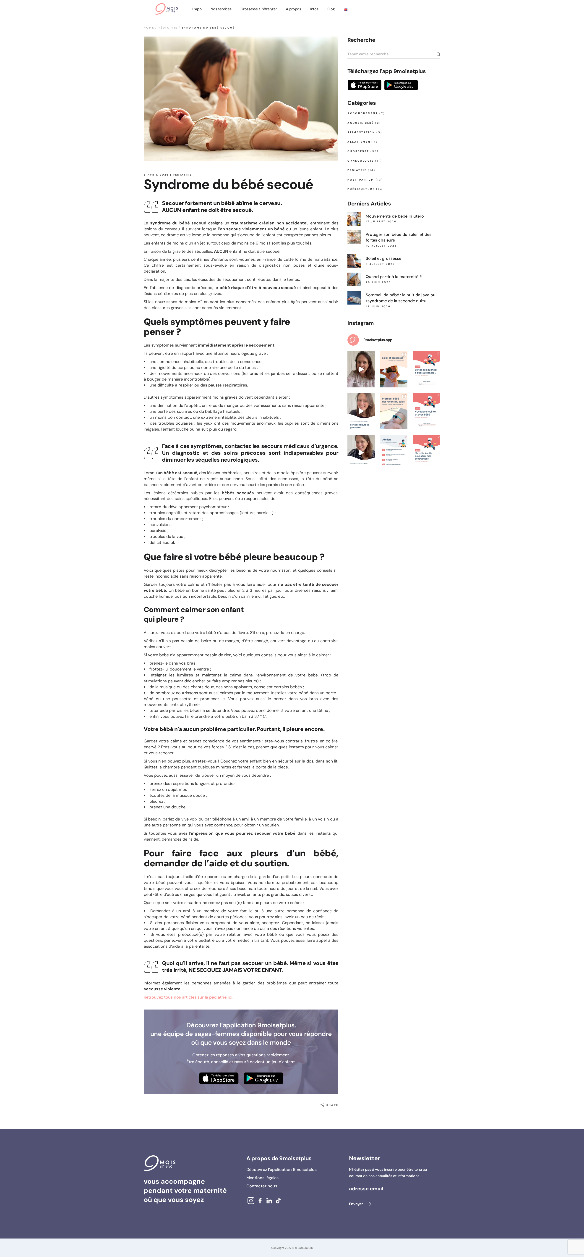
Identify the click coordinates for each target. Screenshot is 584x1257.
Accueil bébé (360, 122)
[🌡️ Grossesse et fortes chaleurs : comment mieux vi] (361, 411)
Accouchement (362, 113)
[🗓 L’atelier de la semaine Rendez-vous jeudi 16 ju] (426, 369)
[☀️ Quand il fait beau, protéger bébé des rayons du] (394, 411)
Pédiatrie (168, 27)
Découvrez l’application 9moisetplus (281, 1169)
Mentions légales (262, 1178)
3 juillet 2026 (380, 264)
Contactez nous (261, 1186)
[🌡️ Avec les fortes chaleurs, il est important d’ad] (361, 453)
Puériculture (361, 189)
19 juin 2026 (378, 306)
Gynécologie (360, 160)
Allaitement (360, 141)
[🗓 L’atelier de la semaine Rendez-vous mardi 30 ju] (426, 453)
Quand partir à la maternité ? (394, 276)
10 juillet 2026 (381, 245)
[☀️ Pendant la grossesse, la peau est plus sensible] (394, 369)
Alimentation (361, 132)
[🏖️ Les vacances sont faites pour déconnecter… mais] (361, 369)
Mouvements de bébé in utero (395, 216)
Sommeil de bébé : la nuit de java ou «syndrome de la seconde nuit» (400, 298)
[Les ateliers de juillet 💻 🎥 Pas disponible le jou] (394, 453)
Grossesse (358, 151)
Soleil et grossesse (383, 258)
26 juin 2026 (378, 282)
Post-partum (360, 179)
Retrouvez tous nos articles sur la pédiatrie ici (188, 997)
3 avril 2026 (156, 174)
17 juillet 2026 (381, 221)
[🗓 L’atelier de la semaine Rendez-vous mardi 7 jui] (426, 411)
